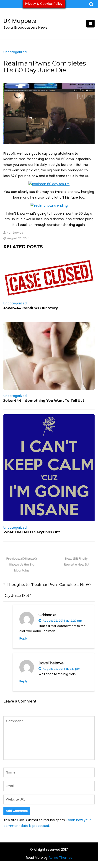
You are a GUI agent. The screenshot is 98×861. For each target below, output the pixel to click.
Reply (23, 638)
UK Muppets (19, 21)
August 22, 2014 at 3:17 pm (61, 669)
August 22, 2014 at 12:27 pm (62, 620)
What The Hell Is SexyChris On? (31, 532)
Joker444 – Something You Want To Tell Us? (44, 400)
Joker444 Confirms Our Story (30, 308)
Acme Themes (60, 857)
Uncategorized (15, 52)
